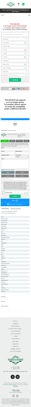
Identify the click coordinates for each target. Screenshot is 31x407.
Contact (15, 336)
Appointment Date (5, 155)
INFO (19, 5)
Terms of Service (14, 189)
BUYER (8, 172)
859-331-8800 (22, 134)
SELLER (22, 172)
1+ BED (5, 53)
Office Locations (16, 326)
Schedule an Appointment (5, 141)
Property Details (5, 208)
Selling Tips (15, 346)
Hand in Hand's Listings (15, 328)
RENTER (8, 176)
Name (2, 147)
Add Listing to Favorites (16, 204)
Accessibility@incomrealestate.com (17, 401)
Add (26, 75)
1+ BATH (5, 57)
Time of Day (18, 155)
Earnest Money (15, 338)
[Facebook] (13, 377)
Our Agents (15, 323)
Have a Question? (26, 141)
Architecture (6, 60)
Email (20, 136)
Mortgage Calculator (15, 208)
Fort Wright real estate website (9, 384)
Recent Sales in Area (19, 141)
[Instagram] (17, 377)
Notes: (2, 158)
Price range (6, 42)
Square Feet (6, 64)
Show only (5, 71)
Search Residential (15, 331)
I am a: (8, 169)
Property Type (6, 46)
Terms (27, 193)
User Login (15, 386)
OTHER (22, 176)
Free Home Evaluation (15, 351)
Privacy (25, 193)
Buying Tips (15, 344)
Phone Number (18, 151)
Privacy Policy (6, 189)
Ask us (3, 213)
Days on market (7, 67)
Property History (12, 141)
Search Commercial (15, 333)
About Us (15, 321)
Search (15, 80)
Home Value (15, 341)
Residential (5, 39)
